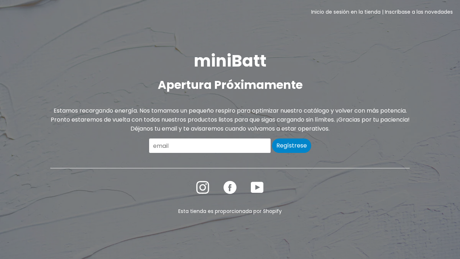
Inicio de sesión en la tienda (346, 11)
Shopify (272, 211)
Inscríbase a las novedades (419, 11)
